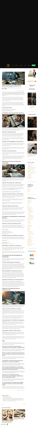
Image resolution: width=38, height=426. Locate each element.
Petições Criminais (29, 176)
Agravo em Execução (30, 210)
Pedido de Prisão (29, 226)
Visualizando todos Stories (32, 107)
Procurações (29, 190)
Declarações (29, 189)
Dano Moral (29, 213)
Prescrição (29, 218)
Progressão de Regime (30, 219)
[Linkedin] (6, 88)
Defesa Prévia (29, 202)
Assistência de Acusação (30, 201)
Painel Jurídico (20, 419)
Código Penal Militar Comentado (31, 168)
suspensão (7, 97)
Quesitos (28, 228)
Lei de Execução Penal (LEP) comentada (32, 171)
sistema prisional (11, 129)
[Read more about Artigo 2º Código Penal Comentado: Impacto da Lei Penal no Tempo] (19, 413)
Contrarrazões (29, 212)
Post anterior (2, 404)
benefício (14, 158)
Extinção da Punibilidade (30, 208)
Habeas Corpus (29, 221)
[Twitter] (3, 88)
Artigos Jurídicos (29, 165)
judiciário (15, 277)
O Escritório (16, 65)
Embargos (29, 238)
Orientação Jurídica (30, 164)
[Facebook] (2, 88)
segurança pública (15, 388)
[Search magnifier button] (35, 81)
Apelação (29, 235)
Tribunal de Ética (29, 178)
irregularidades (12, 197)
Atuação (21, 65)
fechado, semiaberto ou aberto (16, 185)
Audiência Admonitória (30, 211)
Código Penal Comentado (16, 419)
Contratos (29, 188)
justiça (8, 139)
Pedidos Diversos (29, 245)
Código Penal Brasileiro (17, 133)
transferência (3, 191)
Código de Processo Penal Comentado (32, 167)
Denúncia (29, 203)
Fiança (28, 220)
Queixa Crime (29, 227)
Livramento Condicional (30, 217)
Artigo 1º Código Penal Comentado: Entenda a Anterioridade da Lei (7, 422)
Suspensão (3, 109)
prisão (24, 211)
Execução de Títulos (30, 207)
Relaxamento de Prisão (30, 239)
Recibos (28, 191)
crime (7, 93)
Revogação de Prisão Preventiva (31, 244)
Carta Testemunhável (30, 237)
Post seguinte (24, 404)
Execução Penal (29, 209)
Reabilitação (29, 229)
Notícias (29, 65)
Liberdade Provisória (30, 225)
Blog (25, 65)
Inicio (12, 65)
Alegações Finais (29, 200)
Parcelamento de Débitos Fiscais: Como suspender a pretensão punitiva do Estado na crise (32, 156)
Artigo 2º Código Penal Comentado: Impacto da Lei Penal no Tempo (19, 418)
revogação (15, 102)
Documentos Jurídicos (30, 177)
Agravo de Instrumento (30, 231)
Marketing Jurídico (30, 175)
